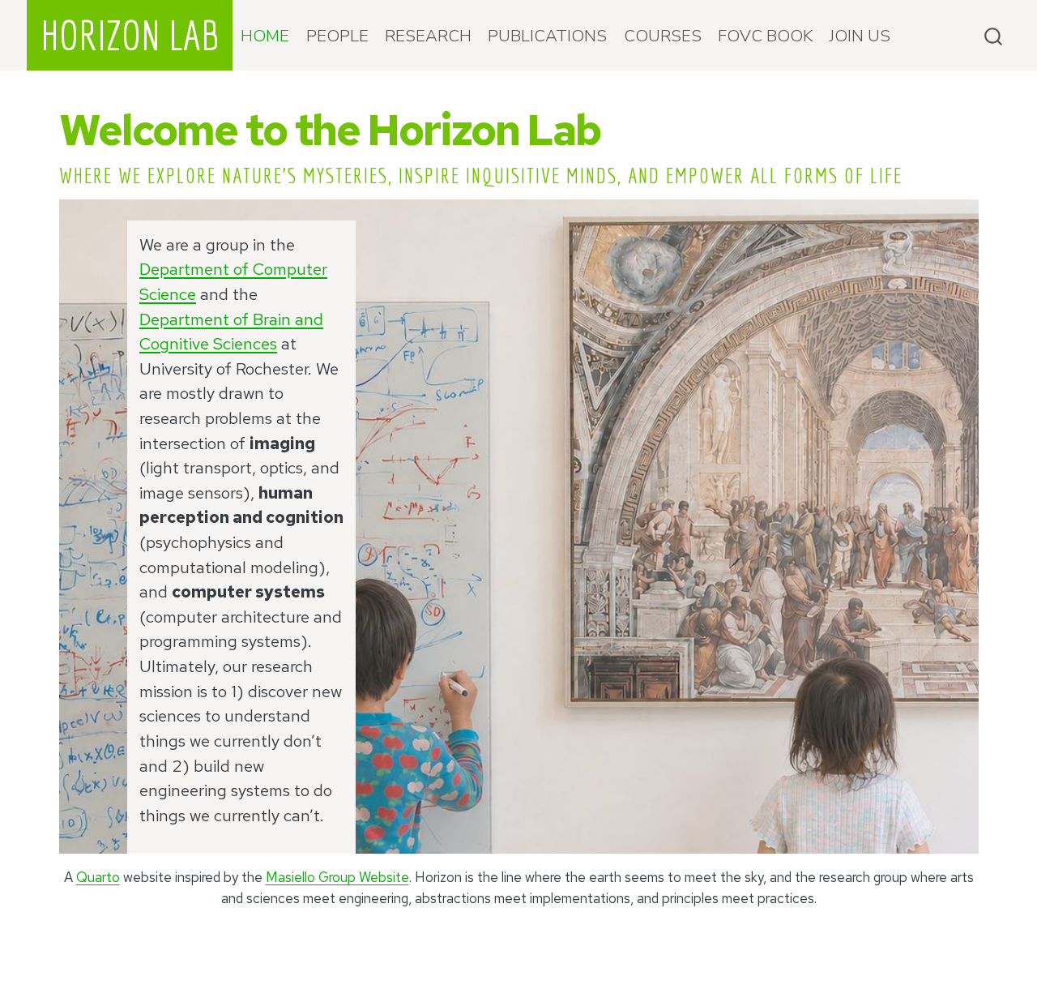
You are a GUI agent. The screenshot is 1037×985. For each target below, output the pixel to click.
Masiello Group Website (337, 877)
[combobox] (994, 35)
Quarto (98, 877)
